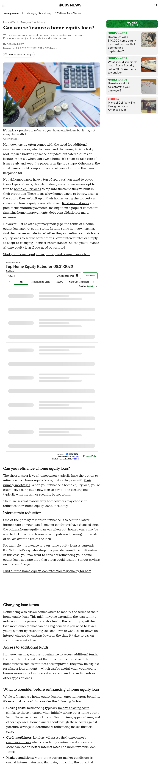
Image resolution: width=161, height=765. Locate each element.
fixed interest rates (75, 203)
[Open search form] (155, 5)
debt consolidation (63, 213)
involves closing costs (73, 724)
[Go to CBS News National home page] (70, 5)
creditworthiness (18, 758)
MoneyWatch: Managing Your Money (24, 22)
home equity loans (27, 189)
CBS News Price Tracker (68, 13)
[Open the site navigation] (25, 5)
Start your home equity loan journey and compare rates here (46, 254)
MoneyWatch (11, 13)
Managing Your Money (39, 13)
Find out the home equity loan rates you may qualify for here (47, 587)
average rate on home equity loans (53, 562)
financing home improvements (25, 213)
